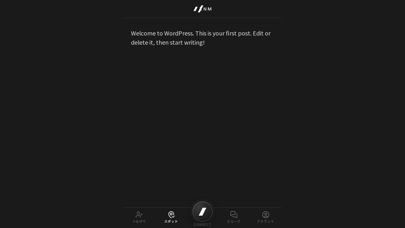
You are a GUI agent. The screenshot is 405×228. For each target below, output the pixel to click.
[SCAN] (202, 211)
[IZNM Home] (202, 8)
